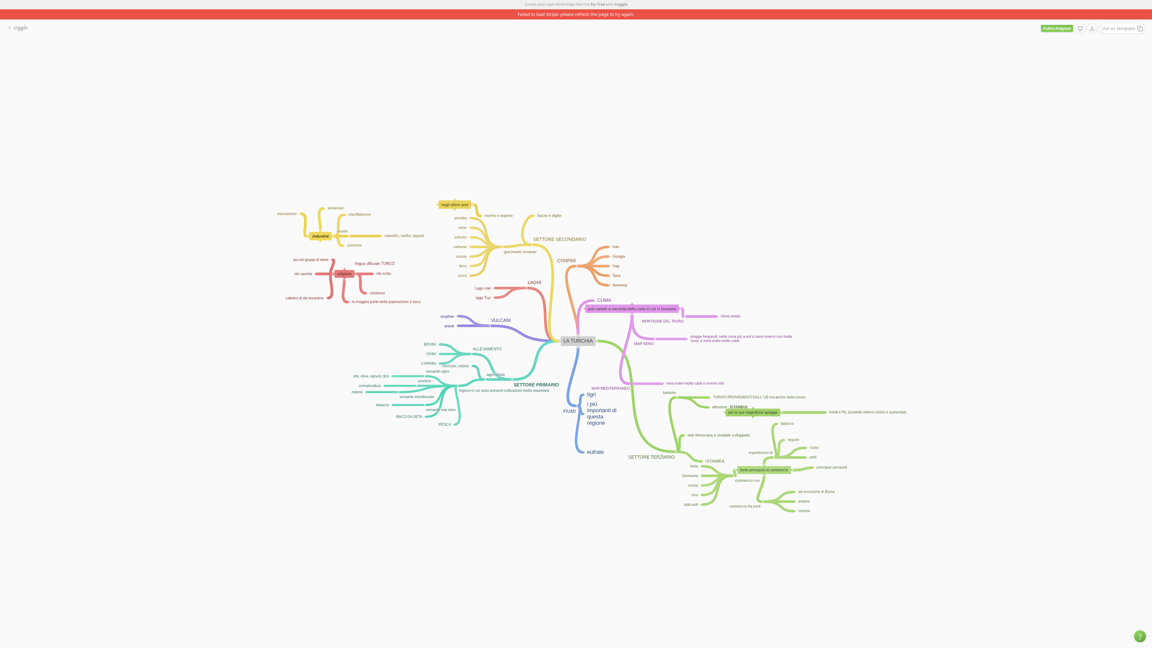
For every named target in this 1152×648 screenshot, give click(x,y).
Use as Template (1118, 18)
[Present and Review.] (1080, 18)
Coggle (620, 4)
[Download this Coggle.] (1092, 18)
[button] (1140, 636)
